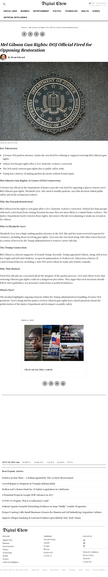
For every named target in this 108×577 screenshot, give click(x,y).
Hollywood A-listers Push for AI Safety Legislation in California (35, 489)
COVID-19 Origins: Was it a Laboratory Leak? (25, 500)
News (64, 346)
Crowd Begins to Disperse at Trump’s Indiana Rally (28, 483)
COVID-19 (48, 556)
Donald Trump (49, 539)
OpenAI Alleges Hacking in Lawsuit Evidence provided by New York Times (41, 517)
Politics (24, 27)
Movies (46, 549)
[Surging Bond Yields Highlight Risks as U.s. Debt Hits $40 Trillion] (72, 334)
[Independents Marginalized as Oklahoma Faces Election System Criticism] (51, 343)
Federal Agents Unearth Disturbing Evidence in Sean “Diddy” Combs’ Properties (44, 506)
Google (46, 546)
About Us (86, 558)
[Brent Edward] (4, 57)
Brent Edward (18, 57)
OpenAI (47, 543)
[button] (4, 4)
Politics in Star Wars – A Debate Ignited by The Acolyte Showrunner (37, 477)
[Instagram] (84, 543)
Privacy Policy (88, 555)
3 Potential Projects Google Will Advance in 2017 (27, 494)
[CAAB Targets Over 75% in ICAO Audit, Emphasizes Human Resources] (72, 352)
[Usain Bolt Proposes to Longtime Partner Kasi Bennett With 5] (33, 343)
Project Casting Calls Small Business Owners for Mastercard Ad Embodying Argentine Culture (52, 512)
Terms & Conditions (90, 552)
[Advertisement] (54, 429)
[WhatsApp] (42, 34)
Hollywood (48, 552)
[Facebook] (24, 34)
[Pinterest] (36, 34)
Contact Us (87, 562)
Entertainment (32, 338)
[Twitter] (30, 34)
